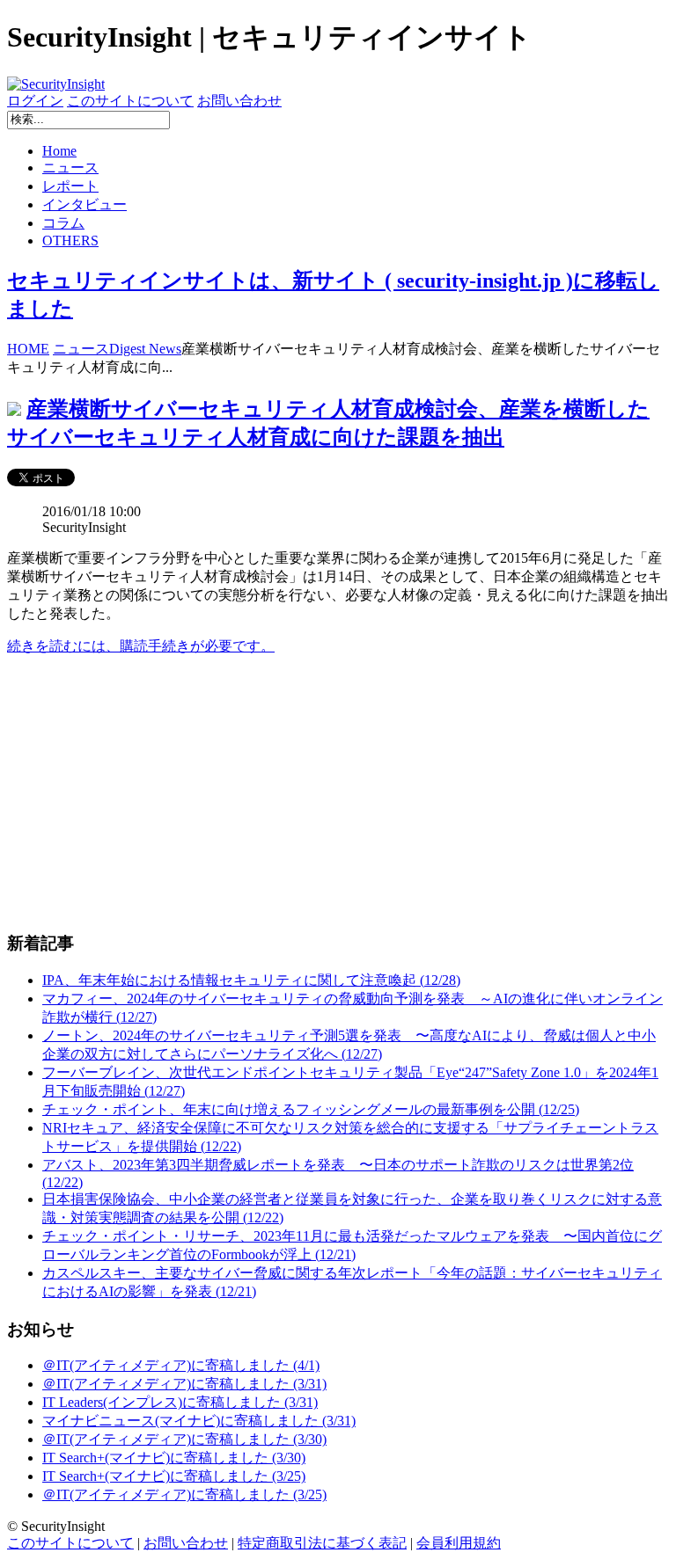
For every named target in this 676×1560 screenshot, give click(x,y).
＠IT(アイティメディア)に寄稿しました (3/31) (184, 1383)
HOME (28, 348)
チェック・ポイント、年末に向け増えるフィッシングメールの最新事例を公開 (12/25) (310, 1109)
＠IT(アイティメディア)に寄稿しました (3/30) (184, 1439)
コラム (63, 222)
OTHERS (70, 240)
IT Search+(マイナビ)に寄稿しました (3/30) (173, 1457)
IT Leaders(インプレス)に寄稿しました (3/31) (180, 1402)
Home (59, 150)
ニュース (70, 167)
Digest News (145, 348)
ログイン (35, 100)
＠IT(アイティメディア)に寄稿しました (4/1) (181, 1365)
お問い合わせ (239, 100)
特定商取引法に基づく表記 (322, 1542)
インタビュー (84, 204)
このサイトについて (130, 100)
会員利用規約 (458, 1542)
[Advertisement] (338, 793)
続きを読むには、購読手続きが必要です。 (141, 645)
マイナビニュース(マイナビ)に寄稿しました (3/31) (199, 1420)
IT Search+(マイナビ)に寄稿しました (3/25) (173, 1476)
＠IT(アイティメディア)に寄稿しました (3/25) (184, 1494)
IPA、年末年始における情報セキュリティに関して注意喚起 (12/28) (251, 980)
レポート (70, 186)
